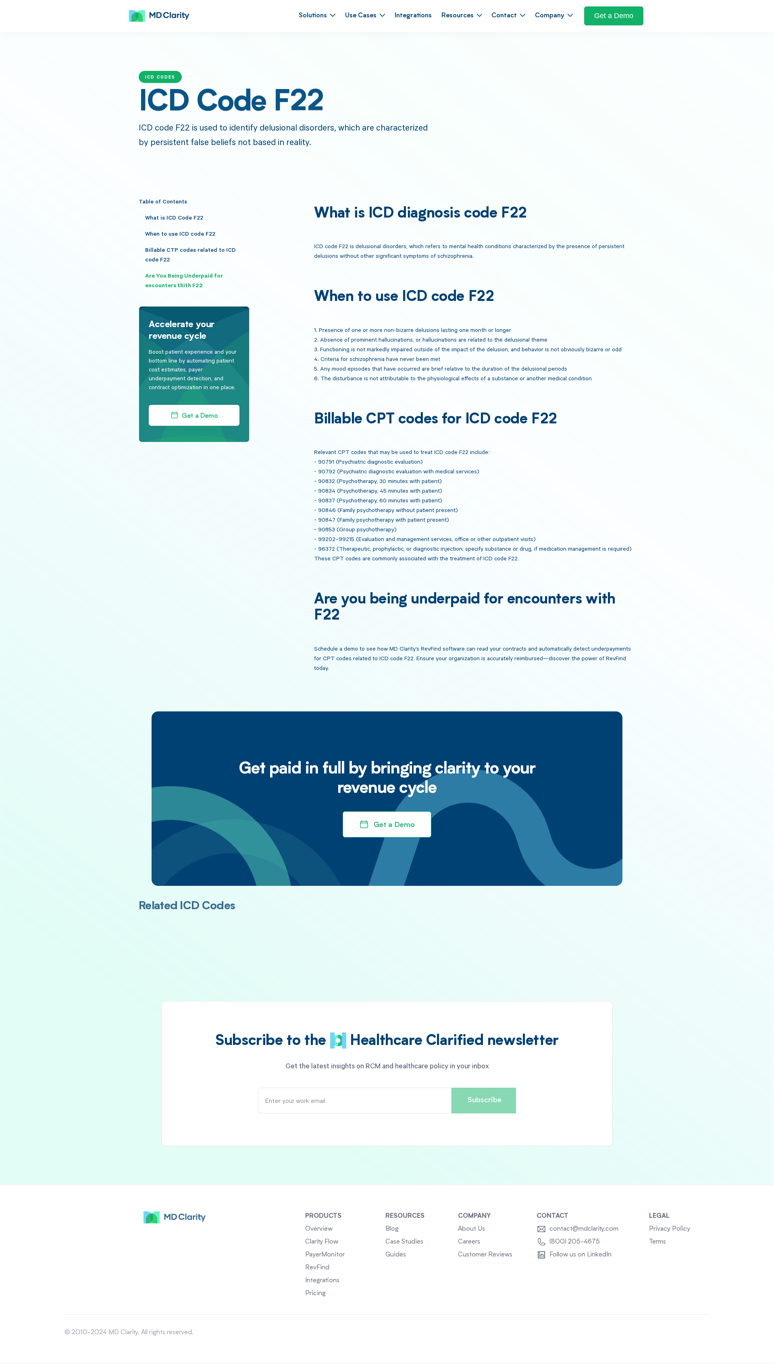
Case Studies (404, 1242)
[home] (159, 16)
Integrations (413, 15)
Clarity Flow (321, 1242)
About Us (471, 1229)
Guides (395, 1255)
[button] (317, 16)
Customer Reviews (485, 1255)
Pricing (315, 1293)
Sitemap (698, 1332)
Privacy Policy (669, 1229)
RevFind (317, 1267)
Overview (319, 1229)
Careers (469, 1242)
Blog (392, 1229)
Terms (657, 1242)
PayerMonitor (325, 1255)
